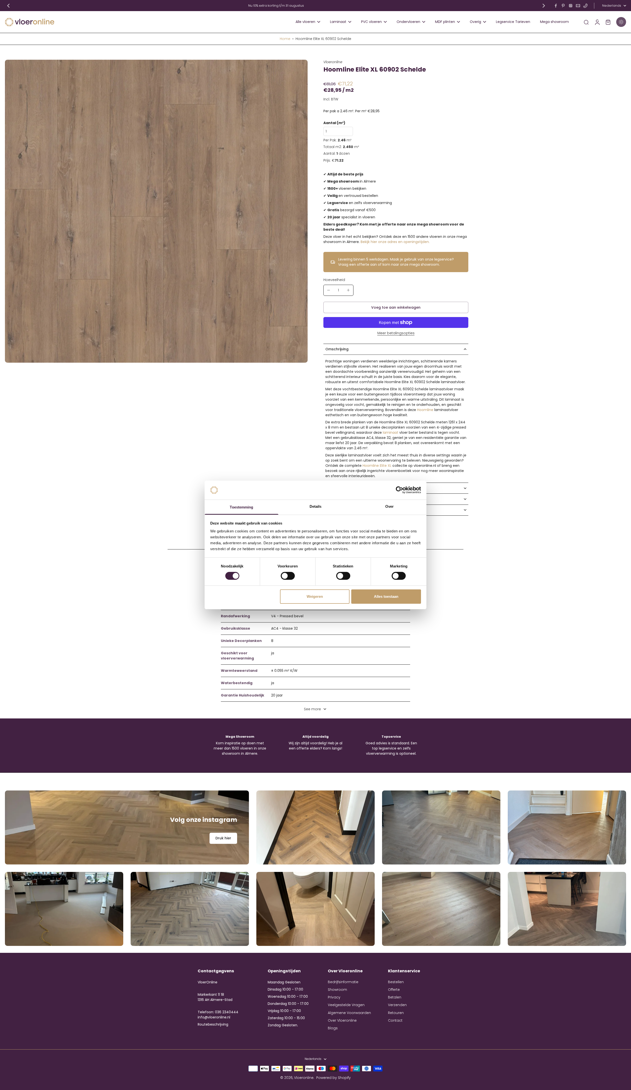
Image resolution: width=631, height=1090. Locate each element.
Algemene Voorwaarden (349, 1013)
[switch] (288, 576)
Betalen (394, 997)
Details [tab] (316, 506)
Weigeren (315, 596)
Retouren (396, 1013)
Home (285, 38)
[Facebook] (556, 6)
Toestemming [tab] (241, 507)
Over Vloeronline (342, 1020)
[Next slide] (543, 5)
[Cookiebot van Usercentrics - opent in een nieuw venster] (399, 490)
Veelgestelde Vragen (346, 1005)
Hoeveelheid (334, 279)
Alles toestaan (386, 596)
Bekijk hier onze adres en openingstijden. (395, 241)
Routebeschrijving (213, 1024)
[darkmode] (621, 22)
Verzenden (397, 1005)
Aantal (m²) (334, 123)
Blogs (333, 1028)
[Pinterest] (563, 6)
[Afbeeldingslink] (127, 827)
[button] (395, 307)
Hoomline (425, 409)
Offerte (394, 989)
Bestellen (396, 982)
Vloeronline (304, 1077)
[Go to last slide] (8, 5)
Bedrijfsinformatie (343, 982)
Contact (395, 1020)
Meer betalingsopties (396, 333)
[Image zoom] (156, 211)
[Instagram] (570, 6)
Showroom (337, 989)
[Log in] (597, 22)
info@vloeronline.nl (214, 1017)
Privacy (334, 997)
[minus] (328, 290)
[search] (586, 22)
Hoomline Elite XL (377, 465)
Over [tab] (389, 506)
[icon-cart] (607, 22)
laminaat (390, 432)
